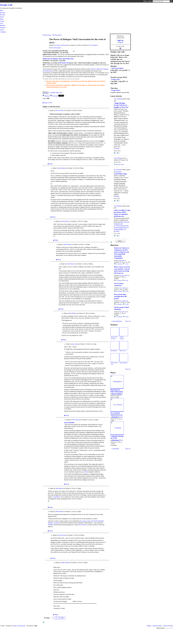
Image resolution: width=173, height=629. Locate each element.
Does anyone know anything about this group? (120, 296)
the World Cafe (64, 63)
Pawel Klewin (60, 110)
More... (120, 241)
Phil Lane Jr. (123, 350)
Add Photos (115, 448)
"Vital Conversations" (117, 68)
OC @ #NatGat (93, 45)
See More (116, 148)
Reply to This (47, 102)
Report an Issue (157, 625)
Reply (50, 164)
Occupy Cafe (6, 5)
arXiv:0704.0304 (69, 422)
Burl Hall (121, 260)
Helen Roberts (65, 562)
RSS (44, 622)
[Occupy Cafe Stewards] (45, 43)
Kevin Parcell (122, 311)
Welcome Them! (120, 164)
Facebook (55, 96)
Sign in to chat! (160, 628)
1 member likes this (55, 92)
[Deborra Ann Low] (114, 357)
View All (127, 321)
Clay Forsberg (118, 99)
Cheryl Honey (115, 440)
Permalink (49, 110)
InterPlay (50, 524)
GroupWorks (56, 497)
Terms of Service (168, 625)
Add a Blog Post (117, 321)
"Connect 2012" (115, 79)
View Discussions (56, 48)
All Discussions (46, 35)
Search (171, 1)
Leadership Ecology (120, 174)
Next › (62, 618)
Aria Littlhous (123, 288)
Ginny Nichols (123, 362)
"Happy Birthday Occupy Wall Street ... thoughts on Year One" (121, 105)
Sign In (150, 1)
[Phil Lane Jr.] (123, 345)
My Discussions (57, 35)
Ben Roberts (62, 168)
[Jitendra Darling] (123, 331)
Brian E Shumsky (116, 394)
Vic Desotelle (117, 169)
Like (46, 93)
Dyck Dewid (82, 524)
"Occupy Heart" (115, 90)
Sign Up (145, 1)
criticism (86, 472)
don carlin (75, 344)
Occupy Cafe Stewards (61, 45)
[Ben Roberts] (114, 345)
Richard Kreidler (123, 275)
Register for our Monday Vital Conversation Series (58, 58)
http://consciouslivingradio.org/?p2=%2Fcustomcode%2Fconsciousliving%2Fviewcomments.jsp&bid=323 (121, 225)
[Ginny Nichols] (123, 357)
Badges (149, 625)
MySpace (47, 96)
